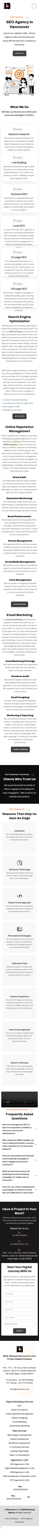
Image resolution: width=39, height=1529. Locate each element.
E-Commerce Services (19, 1447)
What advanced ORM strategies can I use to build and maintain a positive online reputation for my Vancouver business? (18, 1144)
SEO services (15, 332)
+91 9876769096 (19, 1235)
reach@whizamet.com (19, 1244)
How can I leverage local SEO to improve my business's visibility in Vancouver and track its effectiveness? (16, 1129)
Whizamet (11, 1510)
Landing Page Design (19, 1451)
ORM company (10, 445)
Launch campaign (20, 749)
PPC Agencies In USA (19, 1480)
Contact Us (19, 53)
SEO (19, 1406)
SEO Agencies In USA (19, 1464)
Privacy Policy (19, 1522)
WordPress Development (19, 1443)
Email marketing (14, 620)
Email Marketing (19, 1422)
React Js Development (19, 1455)
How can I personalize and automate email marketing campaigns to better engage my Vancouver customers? (18, 1160)
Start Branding (19, 604)
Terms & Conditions (12, 1518)
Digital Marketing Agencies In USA (19, 1468)
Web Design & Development (19, 1435)
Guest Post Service (19, 1410)
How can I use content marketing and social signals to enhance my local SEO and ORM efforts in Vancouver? (18, 1190)
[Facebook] (14, 1395)
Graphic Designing (19, 1418)
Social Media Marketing (19, 1426)
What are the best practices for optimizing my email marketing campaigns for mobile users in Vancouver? (16, 1175)
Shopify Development (19, 1439)
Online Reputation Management (19, 1414)
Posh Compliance (26, 1518)
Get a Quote (19, 416)
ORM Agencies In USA (19, 1472)
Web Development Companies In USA (19, 1476)
